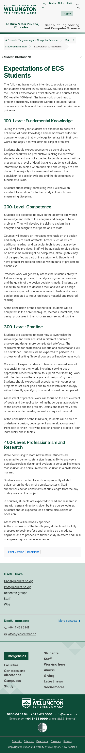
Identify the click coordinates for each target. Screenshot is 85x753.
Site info (17, 741)
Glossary (56, 741)
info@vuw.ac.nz (66, 714)
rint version (16, 552)
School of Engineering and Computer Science (33, 40)
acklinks (33, 552)
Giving (49, 676)
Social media (54, 687)
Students (51, 653)
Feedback (42, 741)
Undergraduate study (18, 581)
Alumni (49, 670)
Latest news (53, 681)
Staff (69, 3)
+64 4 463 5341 (18, 627)
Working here (54, 664)
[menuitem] (17, 741)
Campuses (12, 681)
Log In (44, 5)
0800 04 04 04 (17, 714)
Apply (67, 13)
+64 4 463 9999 (36, 718)
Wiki (7, 604)
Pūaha (52, 3)
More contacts (68, 620)
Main (67, 40)
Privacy (67, 741)
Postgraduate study (17, 587)
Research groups (15, 593)
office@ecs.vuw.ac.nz (22, 634)
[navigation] (77, 12)
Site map (29, 741)
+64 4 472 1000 (41, 714)
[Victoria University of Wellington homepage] (20, 9)
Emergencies (16, 656)
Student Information (15, 46)
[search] (77, 6)
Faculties (11, 665)
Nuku (61, 3)
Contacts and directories (14, 673)
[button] (80, 57)
